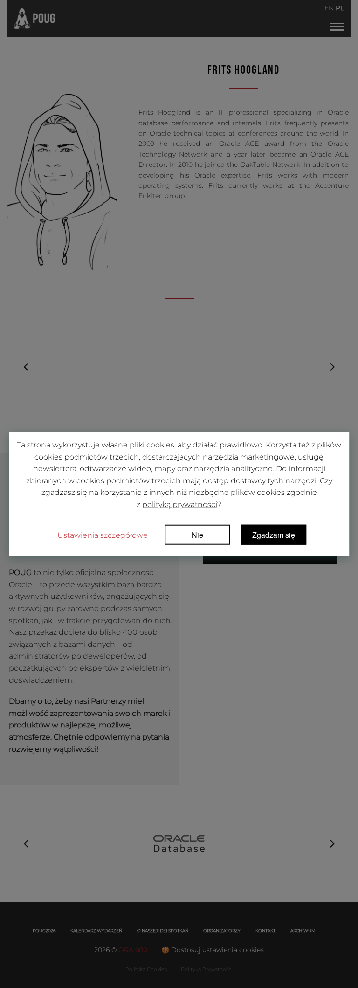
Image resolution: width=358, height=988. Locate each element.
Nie (197, 534)
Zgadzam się (273, 534)
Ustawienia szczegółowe (102, 534)
